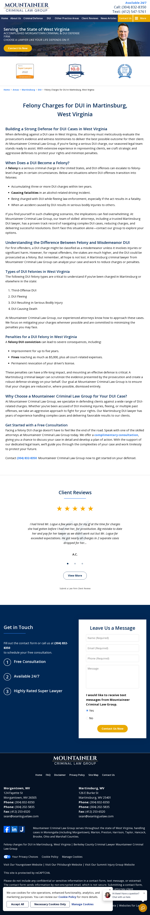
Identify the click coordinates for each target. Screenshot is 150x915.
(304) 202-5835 (24, 807)
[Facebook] (7, 829)
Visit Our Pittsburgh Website (63, 864)
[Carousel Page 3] (82, 563)
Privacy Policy (77, 775)
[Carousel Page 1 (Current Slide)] (67, 563)
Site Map (93, 775)
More (143, 18)
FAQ (48, 775)
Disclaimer (60, 775)
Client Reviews (90, 18)
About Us (15, 18)
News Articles (108, 18)
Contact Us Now (18, 48)
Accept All (17, 904)
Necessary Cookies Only (50, 904)
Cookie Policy (50, 856)
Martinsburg (28, 89)
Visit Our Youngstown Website (23, 864)
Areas (16, 89)
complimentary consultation (116, 435)
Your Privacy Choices (25, 856)
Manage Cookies (72, 856)
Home (4, 18)
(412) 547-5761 (134, 11)
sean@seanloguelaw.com (21, 816)
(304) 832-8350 (134, 7)
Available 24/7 (135, 3)
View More (75, 575)
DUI (49, 18)
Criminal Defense (33, 18)
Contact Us (125, 18)
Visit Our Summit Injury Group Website (110, 864)
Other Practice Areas (67, 18)
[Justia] (21, 829)
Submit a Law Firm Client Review (75, 588)
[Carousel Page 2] (75, 563)
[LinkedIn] (14, 829)
